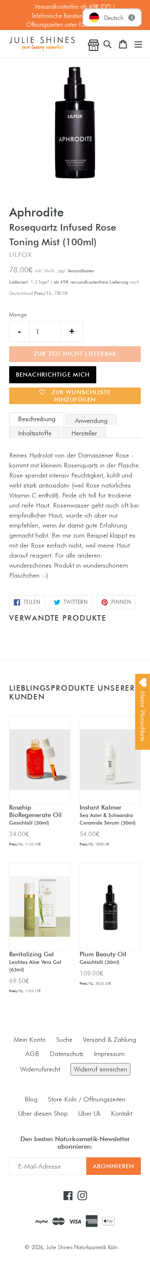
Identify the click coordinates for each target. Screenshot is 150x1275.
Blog (31, 1099)
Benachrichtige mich (53, 374)
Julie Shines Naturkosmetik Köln (82, 1247)
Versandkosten (81, 271)
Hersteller (84, 433)
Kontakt (121, 1113)
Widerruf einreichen (100, 1069)
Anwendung (91, 421)
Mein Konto (30, 1040)
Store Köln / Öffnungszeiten (86, 1099)
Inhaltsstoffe (35, 433)
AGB (32, 1054)
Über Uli (89, 1113)
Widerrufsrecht (40, 1069)
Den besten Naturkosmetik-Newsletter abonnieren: (75, 1142)
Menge (18, 314)
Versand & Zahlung (109, 1040)
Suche (64, 1040)
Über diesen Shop (43, 1113)
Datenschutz (66, 1054)
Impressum (109, 1054)
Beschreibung (36, 419)
